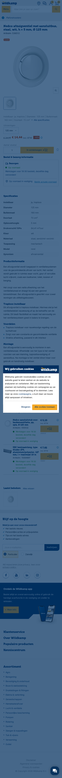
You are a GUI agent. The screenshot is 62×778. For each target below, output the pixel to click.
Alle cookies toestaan (45, 407)
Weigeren (25, 407)
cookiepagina (24, 394)
